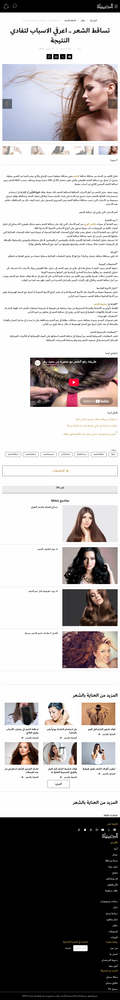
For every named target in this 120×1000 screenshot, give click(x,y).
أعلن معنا (113, 966)
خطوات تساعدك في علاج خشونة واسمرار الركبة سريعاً (92, 426)
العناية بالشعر (70, 20)
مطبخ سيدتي (112, 983)
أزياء (116, 849)
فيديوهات (113, 931)
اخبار (115, 907)
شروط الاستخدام (110, 960)
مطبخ (115, 873)
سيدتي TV (113, 989)
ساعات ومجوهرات (109, 901)
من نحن (114, 948)
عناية (113, 454)
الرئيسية (93, 20)
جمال (83, 20)
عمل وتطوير (112, 919)
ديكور (115, 925)
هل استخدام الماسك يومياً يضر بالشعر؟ (62, 731)
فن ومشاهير (112, 879)
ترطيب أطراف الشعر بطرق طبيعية (99, 769)
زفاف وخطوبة (111, 891)
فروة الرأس (65, 454)
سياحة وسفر (112, 913)
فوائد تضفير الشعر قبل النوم (101, 729)
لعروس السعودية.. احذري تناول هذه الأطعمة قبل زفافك (89, 434)
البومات (114, 937)
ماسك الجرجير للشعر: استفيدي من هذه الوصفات (21, 770)
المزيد (58, 784)
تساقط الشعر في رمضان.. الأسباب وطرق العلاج (22, 731)
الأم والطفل (112, 885)
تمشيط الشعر (48, 454)
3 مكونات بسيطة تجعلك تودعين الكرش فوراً (97, 419)
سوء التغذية (81, 454)
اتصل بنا (114, 954)
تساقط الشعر (99, 454)
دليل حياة (113, 867)
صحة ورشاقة (111, 861)
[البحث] (14, 6)
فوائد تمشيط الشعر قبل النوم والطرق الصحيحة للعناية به (62, 770)
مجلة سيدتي (112, 977)
